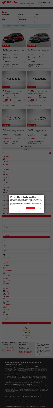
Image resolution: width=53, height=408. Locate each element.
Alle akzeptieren (30, 208)
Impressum (23, 211)
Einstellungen (39, 208)
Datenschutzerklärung (15, 211)
